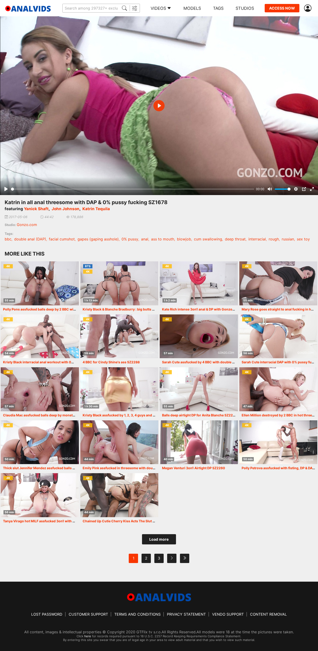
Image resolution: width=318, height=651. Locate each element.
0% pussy (130, 239)
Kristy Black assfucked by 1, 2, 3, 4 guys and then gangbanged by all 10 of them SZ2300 (152, 415)
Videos (158, 8)
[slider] (132, 189)
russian (288, 239)
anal (144, 239)
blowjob (184, 239)
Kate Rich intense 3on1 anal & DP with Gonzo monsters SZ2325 (212, 309)
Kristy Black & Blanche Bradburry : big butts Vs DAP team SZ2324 (134, 309)
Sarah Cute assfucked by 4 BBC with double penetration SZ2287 (213, 362)
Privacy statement (186, 614)
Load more (159, 539)
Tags (218, 8)
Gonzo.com (27, 224)
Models (192, 8)
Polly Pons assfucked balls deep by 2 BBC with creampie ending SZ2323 (60, 309)
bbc (8, 239)
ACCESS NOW (282, 8)
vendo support (228, 614)
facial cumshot (62, 239)
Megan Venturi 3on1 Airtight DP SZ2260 (193, 468)
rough (274, 239)
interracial (257, 239)
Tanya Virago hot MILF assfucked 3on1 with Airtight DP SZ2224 (53, 521)
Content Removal (268, 614)
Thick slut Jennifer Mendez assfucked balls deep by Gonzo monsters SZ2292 (64, 468)
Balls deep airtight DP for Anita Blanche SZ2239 (199, 415)
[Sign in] (308, 8)
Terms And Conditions (137, 614)
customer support (88, 614)
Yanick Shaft (36, 208)
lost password (46, 614)
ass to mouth (162, 239)
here (87, 636)
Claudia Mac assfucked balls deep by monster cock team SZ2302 (54, 415)
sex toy (303, 239)
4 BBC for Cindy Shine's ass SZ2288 (111, 362)
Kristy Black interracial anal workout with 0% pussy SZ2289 (50, 362)
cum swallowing (208, 239)
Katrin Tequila (96, 208)
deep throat (235, 239)
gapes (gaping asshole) (98, 239)
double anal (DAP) (30, 239)
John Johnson (65, 208)
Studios (245, 8)
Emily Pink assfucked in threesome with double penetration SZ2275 (136, 468)
